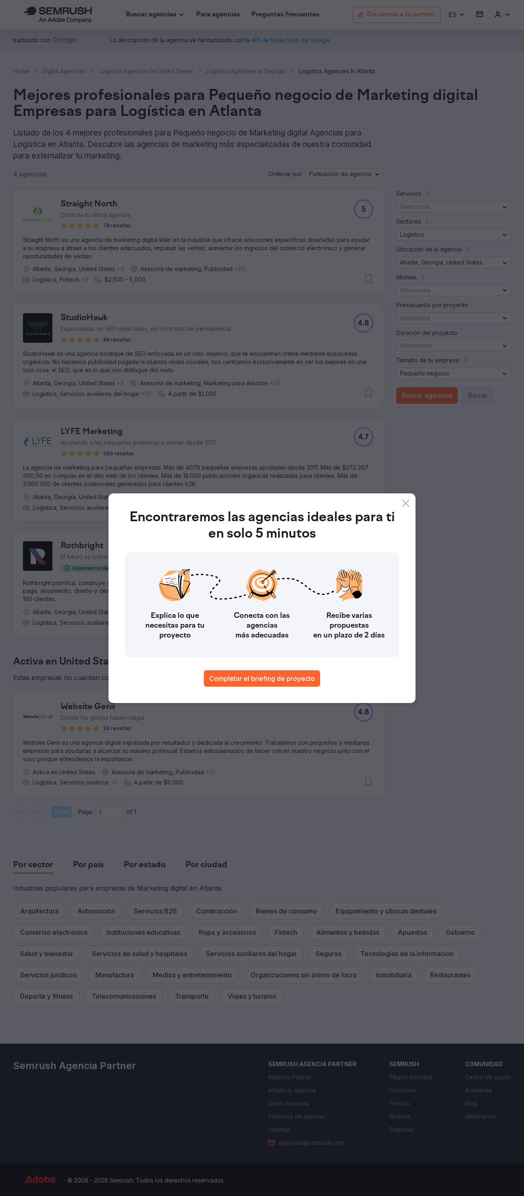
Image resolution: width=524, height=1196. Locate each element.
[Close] (406, 503)
